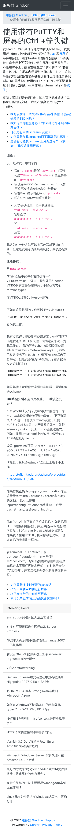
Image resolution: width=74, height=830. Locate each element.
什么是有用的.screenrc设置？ (30, 132)
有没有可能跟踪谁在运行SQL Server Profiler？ (31, 629)
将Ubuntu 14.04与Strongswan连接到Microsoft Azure (32, 693)
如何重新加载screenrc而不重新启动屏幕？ (39, 137)
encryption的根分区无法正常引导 (29, 617)
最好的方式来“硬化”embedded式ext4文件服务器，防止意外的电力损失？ (37, 771)
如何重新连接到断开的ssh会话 (31, 585)
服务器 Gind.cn (16, 5)
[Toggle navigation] (65, 5)
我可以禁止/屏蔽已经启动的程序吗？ (35, 598)
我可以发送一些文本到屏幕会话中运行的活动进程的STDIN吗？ (40, 116)
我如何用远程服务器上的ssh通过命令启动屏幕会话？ (40, 125)
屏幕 (34, 15)
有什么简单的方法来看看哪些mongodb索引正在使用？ (36, 785)
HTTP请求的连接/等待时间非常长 (29, 732)
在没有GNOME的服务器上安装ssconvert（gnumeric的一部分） (35, 656)
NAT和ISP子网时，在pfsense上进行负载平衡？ (36, 721)
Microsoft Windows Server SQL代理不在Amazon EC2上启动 (35, 757)
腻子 (43, 15)
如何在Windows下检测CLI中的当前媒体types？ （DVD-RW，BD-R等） (34, 707)
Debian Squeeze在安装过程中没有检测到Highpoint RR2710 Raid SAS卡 (35, 679)
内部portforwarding (21, 668)
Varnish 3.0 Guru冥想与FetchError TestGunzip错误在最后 (30, 744)
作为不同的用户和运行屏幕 (28, 589)
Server (34, 825)
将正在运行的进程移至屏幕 (28, 594)
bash (51, 15)
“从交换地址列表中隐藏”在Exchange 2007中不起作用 (36, 642)
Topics (50, 820)
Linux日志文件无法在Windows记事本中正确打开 (37, 799)
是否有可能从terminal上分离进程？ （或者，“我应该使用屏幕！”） (37, 143)
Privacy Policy (52, 825)
